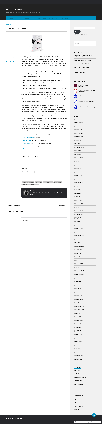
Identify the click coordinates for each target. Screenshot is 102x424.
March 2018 (78, 260)
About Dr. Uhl (15, 2)
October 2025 (79, 122)
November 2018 (79, 239)
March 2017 (78, 295)
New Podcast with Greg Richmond (82, 60)
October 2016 (79, 313)
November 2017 (79, 274)
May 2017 (78, 288)
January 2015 (78, 338)
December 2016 (79, 306)
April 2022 (78, 154)
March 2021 (78, 172)
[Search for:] (85, 43)
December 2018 (79, 235)
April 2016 (78, 316)
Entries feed (78, 402)
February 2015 (79, 334)
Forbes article (27, 140)
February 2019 (79, 228)
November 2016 (79, 309)
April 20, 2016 (13, 57)
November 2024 (79, 133)
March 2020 (78, 200)
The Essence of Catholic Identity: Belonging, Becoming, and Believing (83, 68)
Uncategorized (79, 384)
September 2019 (79, 214)
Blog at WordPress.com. (13, 421)
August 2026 (78, 119)
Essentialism (58, 182)
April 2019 (78, 221)
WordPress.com (79, 409)
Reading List (64, 18)
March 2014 (78, 352)
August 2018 (78, 249)
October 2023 (79, 143)
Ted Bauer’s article (28, 135)
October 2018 (79, 242)
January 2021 (78, 179)
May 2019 (78, 218)
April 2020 (78, 196)
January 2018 (78, 267)
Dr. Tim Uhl (39, 182)
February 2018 (79, 263)
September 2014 (79, 345)
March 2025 (78, 129)
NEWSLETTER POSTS (81, 377)
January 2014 (78, 359)
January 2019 (78, 232)
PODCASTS (19, 18)
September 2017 (79, 281)
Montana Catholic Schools (27, 2)
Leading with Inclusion (79, 72)
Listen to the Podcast (53, 2)
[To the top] (94, 415)
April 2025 (78, 126)
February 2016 (79, 320)
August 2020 (78, 186)
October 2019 (79, 210)
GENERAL (10, 18)
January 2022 (78, 161)
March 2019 (78, 225)
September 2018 (79, 246)
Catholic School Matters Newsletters (44, 18)
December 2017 (79, 270)
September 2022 (79, 147)
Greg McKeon (27, 146)
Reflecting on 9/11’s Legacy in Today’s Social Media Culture (83, 55)
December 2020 (79, 182)
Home (8, 2)
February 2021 (79, 175)
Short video (26, 149)
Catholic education (28, 182)
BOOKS (27, 18)
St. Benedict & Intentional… (85, 96)
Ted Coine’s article (28, 137)
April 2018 (78, 256)
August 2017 (78, 285)
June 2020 (78, 193)
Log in (76, 399)
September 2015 (79, 327)
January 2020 (78, 207)
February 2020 (79, 203)
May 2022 (78, 150)
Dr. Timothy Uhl (48, 182)
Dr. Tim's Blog (14, 9)
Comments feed (79, 406)
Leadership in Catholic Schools (81, 63)
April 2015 (78, 331)
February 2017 (79, 299)
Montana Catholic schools (30, 184)
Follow (77, 31)
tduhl (12, 59)
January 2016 (78, 323)
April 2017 (78, 292)
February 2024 (79, 136)
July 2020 (77, 189)
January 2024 (78, 140)
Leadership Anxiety (90, 101)
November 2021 (79, 165)
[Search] (94, 2)
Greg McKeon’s (27, 143)
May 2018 (78, 253)
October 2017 (79, 278)
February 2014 (79, 355)
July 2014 (77, 348)
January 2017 (78, 302)
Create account (79, 395)
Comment (62, 231)
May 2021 (78, 168)
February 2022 (79, 157)
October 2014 (79, 341)
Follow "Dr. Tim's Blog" (81, 25)
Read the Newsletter (41, 2)
